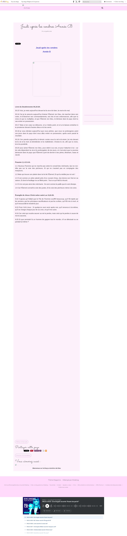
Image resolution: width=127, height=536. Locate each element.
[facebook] (73, 2)
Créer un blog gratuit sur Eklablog (39, 485)
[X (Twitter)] (76, 2)
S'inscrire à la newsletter (23, 455)
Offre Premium (100, 485)
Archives (27, 8)
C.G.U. (74, 485)
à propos (68, 510)
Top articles (52, 485)
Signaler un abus (67, 485)
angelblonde (15, 485)
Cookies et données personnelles (113, 485)
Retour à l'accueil (21, 442)
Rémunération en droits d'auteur (86, 485)
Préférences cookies (63, 487)
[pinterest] (79, 2)
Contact (59, 485)
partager (58, 510)
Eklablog (75, 480)
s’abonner (48, 510)
